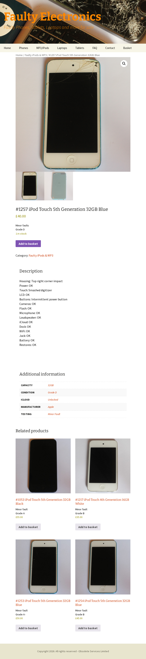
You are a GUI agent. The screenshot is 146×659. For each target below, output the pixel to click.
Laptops (62, 48)
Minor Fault (54, 414)
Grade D (52, 392)
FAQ (94, 48)
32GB (51, 385)
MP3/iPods (42, 48)
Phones (23, 48)
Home (7, 48)
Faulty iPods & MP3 (36, 55)
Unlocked (53, 399)
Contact (110, 48)
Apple (51, 407)
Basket (127, 48)
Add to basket (28, 244)
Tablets (79, 48)
